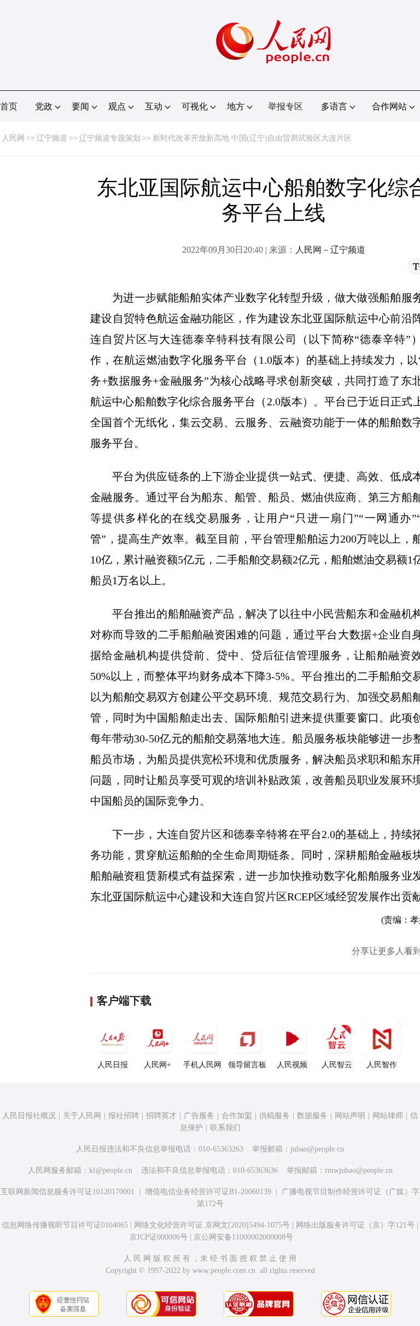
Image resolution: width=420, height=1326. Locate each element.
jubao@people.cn (317, 1149)
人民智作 (381, 1065)
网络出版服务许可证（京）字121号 (355, 1225)
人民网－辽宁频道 (330, 249)
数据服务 (312, 1116)
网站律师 (387, 1116)
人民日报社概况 (29, 1116)
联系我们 (225, 1128)
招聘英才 (161, 1116)
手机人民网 (202, 1065)
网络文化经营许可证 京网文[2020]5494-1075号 (212, 1225)
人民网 (13, 138)
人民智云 (337, 1065)
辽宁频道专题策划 (110, 138)
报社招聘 (123, 1116)
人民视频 (292, 1065)
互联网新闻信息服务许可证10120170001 (68, 1192)
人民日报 (112, 1065)
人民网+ (157, 1065)
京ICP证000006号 (159, 1237)
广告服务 (199, 1116)
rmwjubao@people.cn (359, 1170)
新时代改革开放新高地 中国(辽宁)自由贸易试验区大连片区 (252, 138)
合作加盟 (236, 1116)
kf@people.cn (110, 1170)
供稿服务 (274, 1116)
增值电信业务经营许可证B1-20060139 (208, 1192)
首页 (9, 106)
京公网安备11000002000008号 (243, 1237)
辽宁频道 (52, 138)
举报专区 (285, 106)
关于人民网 (82, 1116)
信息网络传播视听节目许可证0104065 (65, 1225)
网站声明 (350, 1116)
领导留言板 (247, 1065)
